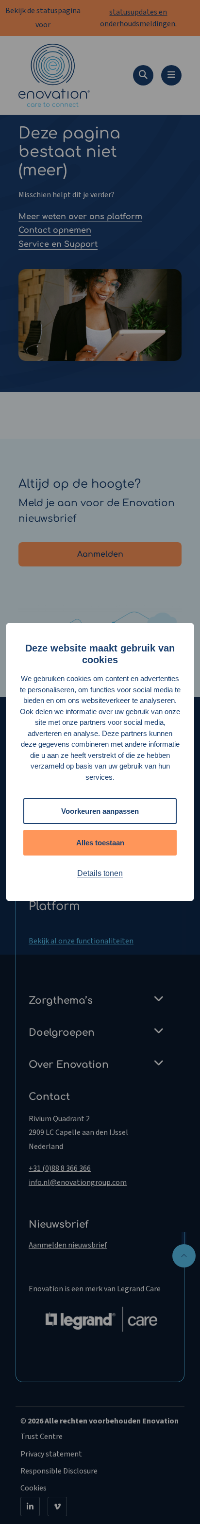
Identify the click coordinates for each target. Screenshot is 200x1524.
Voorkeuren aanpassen (100, 811)
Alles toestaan (100, 843)
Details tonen (100, 873)
